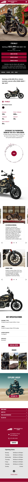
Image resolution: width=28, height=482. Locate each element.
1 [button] (12, 243)
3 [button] (16, 243)
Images (16, 72)
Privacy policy (14, 474)
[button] (2, 242)
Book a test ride (14, 54)
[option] (14, 224)
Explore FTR (14, 396)
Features (8, 72)
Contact (14, 443)
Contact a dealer (14, 57)
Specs (12, 72)
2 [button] (14, 243)
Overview (3, 72)
